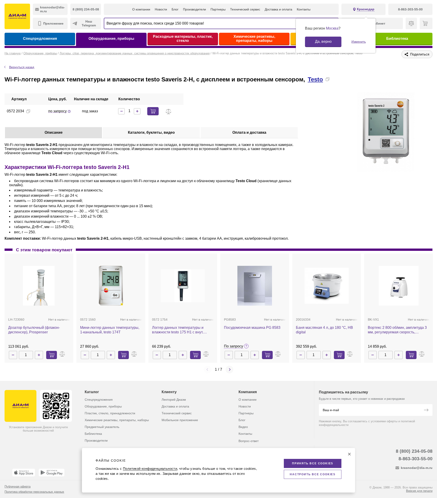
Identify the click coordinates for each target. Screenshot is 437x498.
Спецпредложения (40, 38)
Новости (161, 9)
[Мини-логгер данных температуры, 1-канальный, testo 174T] (111, 286)
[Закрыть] (349, 454)
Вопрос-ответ (249, 441)
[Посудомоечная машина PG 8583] (254, 286)
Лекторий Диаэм (174, 399)
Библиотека (397, 38)
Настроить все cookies (312, 474)
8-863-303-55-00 (415, 458)
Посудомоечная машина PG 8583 (252, 327)
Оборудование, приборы (111, 38)
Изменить (358, 41)
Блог (175, 9)
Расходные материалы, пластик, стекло (183, 39)
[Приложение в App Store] (23, 472)
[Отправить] (426, 410)
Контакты (303, 9)
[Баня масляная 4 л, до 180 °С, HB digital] (327, 286)
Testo (315, 79)
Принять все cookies (312, 463)
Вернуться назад (21, 67)
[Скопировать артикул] (28, 111)
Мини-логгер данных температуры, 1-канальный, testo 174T (109, 330)
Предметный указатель (102, 427)
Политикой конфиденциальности (150, 468)
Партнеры (218, 9)
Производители (194, 9)
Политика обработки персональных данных (34, 491)
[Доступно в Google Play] (51, 472)
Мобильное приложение (180, 420)
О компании (141, 9)
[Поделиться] (335, 79)
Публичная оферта (17, 486)
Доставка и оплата (278, 9)
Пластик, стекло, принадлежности (110, 413)
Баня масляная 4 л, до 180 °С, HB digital (324, 330)
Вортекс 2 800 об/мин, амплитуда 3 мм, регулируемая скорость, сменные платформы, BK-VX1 (397, 330)
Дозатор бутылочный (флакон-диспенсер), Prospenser (34, 330)
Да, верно (323, 41)
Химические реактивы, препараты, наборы (254, 39)
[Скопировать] (327, 79)
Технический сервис (245, 9)
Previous (207, 369)
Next (229, 369)
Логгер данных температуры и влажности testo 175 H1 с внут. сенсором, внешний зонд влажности (182, 330)
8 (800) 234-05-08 (414, 451)
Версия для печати (419, 491)
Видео (243, 427)
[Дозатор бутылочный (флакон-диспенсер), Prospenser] (39, 286)
